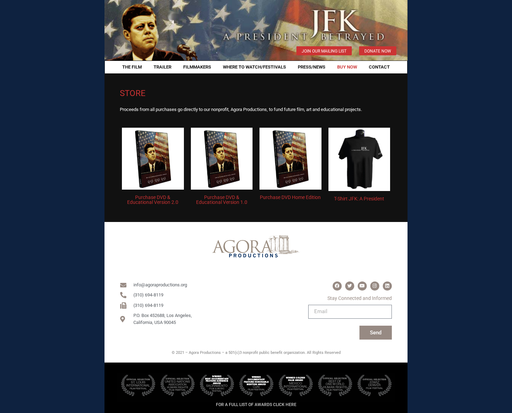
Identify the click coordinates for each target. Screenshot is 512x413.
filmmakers (197, 67)
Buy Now (347, 67)
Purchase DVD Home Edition (290, 197)
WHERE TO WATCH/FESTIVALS (254, 67)
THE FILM (132, 67)
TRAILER (162, 67)
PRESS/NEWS (311, 67)
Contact (379, 67)
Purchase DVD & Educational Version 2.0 (152, 199)
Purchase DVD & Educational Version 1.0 (221, 199)
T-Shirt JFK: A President (359, 198)
